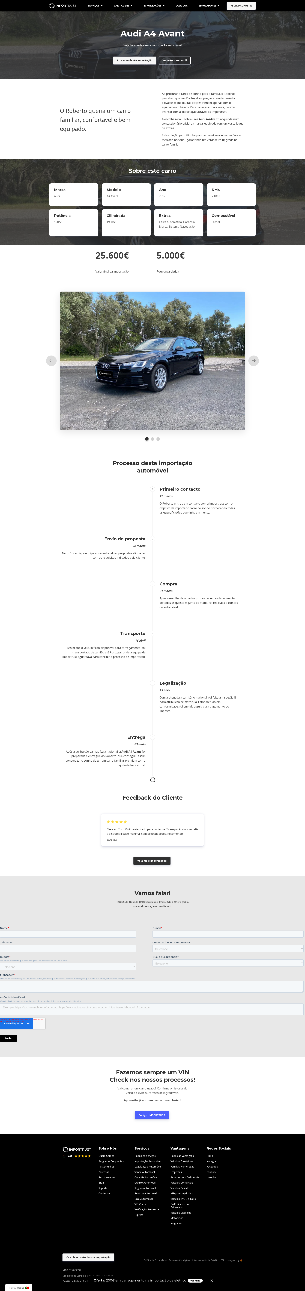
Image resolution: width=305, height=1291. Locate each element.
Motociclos (177, 1218)
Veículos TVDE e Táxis (183, 1198)
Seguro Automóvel (145, 1188)
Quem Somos (106, 1155)
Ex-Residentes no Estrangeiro (180, 1205)
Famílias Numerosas (182, 1166)
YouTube (212, 1172)
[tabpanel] (152, 361)
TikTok (210, 1155)
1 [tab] (147, 439)
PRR (223, 1260)
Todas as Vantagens (182, 1155)
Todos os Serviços (145, 1155)
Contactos (104, 1193)
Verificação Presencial (146, 1209)
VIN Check (140, 1204)
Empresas (176, 1172)
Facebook (212, 1166)
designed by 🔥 (235, 1260)
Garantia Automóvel (145, 1177)
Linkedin (211, 1177)
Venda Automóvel (144, 1172)
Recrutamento (106, 1177)
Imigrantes (177, 1223)
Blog (101, 1182)
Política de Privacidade (155, 1260)
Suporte (102, 1188)
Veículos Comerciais (182, 1182)
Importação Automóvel (147, 1161)
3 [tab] (158, 439)
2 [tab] (152, 439)
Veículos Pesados (180, 1188)
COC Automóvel (143, 1198)
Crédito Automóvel (145, 1182)
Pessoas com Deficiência (185, 1177)
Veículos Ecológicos (182, 1161)
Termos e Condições (179, 1260)
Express (138, 1214)
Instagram (212, 1161)
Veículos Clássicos (181, 1212)
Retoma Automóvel (145, 1193)
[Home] (63, 5)
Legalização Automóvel (147, 1166)
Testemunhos (106, 1166)
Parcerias (103, 1172)
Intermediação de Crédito (205, 1260)
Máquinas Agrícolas (182, 1193)
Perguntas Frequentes (111, 1161)
